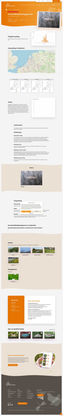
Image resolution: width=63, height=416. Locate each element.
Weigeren (36, 211)
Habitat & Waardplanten (12, 21)
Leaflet (54, 73)
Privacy (37, 410)
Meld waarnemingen (22, 403)
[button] (9, 51)
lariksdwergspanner (18, 151)
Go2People (23, 410)
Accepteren (26, 211)
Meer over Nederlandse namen (37, 307)
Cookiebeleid (31, 213)
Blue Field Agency (32, 410)
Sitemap (43, 410)
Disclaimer (39, 410)
